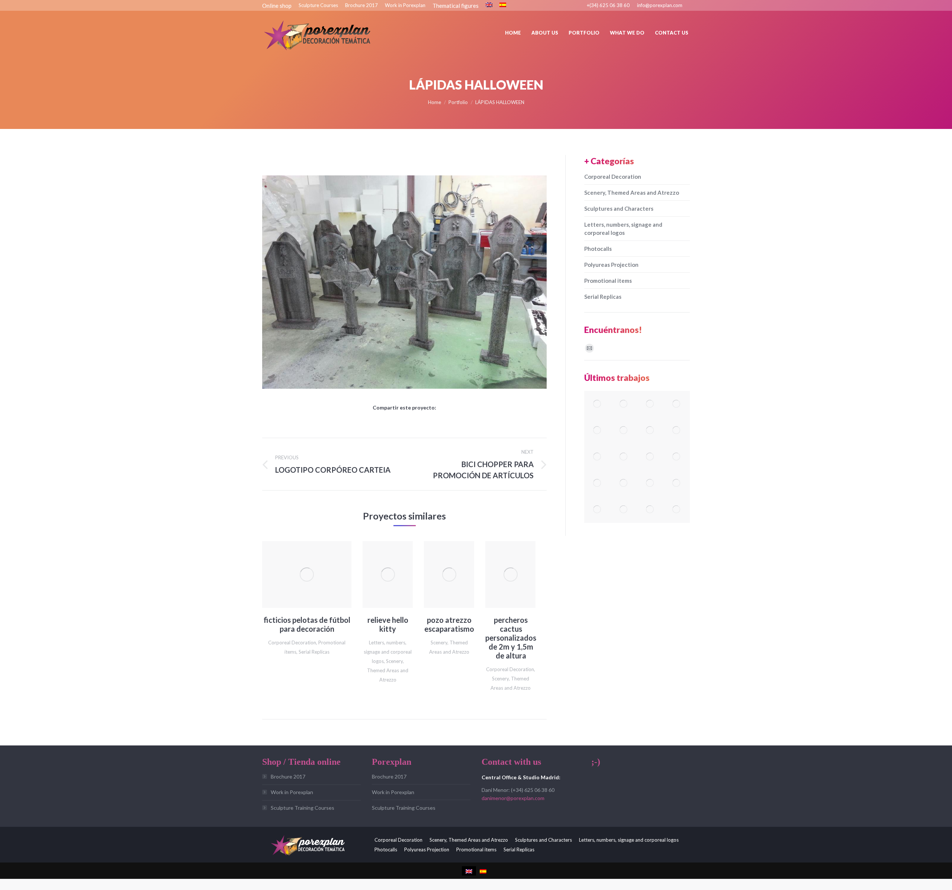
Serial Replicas (314, 652)
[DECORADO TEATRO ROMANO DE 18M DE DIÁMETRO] (624, 404)
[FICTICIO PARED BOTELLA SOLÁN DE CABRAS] (624, 509)
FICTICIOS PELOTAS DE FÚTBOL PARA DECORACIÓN (307, 624)
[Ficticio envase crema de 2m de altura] (676, 509)
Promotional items (608, 280)
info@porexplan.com (659, 5)
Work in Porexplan (292, 792)
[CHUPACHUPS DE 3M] (597, 430)
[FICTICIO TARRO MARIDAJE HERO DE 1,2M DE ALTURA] (650, 483)
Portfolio (458, 102)
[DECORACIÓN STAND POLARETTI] (650, 509)
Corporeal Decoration (292, 642)
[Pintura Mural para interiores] (676, 430)
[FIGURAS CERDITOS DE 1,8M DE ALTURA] (676, 483)
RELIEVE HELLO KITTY (387, 624)
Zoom (297, 574)
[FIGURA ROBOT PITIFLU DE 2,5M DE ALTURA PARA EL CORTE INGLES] (597, 509)
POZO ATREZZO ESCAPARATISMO (449, 624)
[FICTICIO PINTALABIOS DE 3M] (650, 430)
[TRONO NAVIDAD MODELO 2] (597, 483)
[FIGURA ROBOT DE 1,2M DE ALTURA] (597, 404)
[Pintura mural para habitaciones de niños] (597, 457)
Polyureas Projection (611, 264)
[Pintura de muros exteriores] (624, 457)
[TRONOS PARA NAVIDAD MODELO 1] (624, 483)
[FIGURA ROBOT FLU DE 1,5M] (624, 430)
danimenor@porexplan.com (513, 798)
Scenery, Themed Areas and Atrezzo (387, 670)
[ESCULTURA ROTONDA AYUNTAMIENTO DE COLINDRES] (676, 457)
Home (434, 102)
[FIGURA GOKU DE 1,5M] (676, 404)
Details (317, 574)
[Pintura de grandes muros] (650, 457)
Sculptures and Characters (618, 208)
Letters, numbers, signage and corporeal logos (388, 652)
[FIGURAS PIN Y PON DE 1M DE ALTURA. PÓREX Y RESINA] (650, 404)
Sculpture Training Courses (302, 808)
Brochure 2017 (288, 776)
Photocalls (598, 248)
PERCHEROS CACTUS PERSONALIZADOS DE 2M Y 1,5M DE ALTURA (510, 637)
